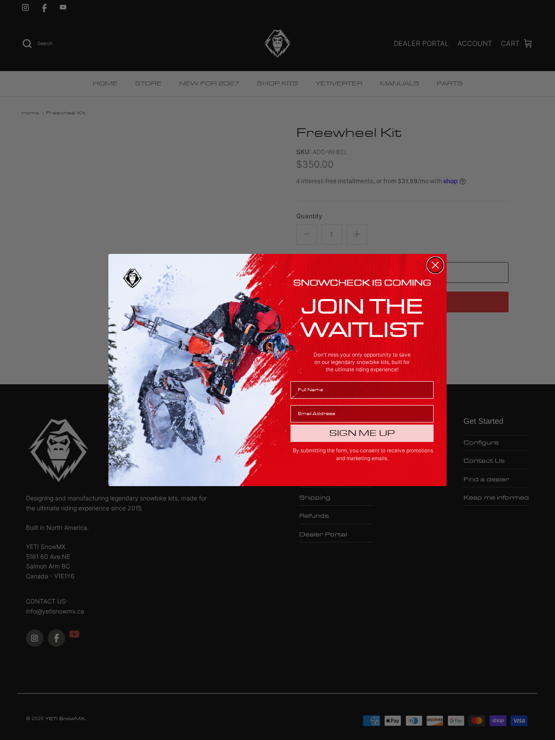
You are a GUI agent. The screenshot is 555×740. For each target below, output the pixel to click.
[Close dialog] (435, 265)
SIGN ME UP (362, 433)
